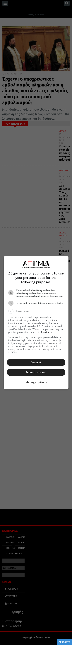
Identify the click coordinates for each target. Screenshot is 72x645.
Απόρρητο (64, 642)
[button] (36, 311)
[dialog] (36, 322)
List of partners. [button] (44, 332)
